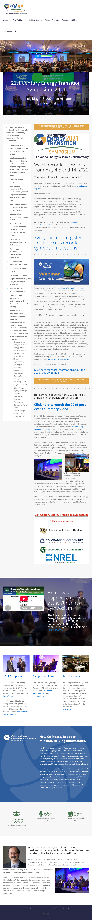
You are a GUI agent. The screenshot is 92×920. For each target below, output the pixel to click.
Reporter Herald (39, 693)
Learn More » (55, 630)
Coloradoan (47, 691)
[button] (15, 30)
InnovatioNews (39, 696)
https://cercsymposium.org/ (59, 359)
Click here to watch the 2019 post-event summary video (60, 406)
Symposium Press (44, 676)
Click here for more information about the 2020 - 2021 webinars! (59, 371)
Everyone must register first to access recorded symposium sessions (57, 242)
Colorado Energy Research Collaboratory (69, 288)
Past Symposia (71, 676)
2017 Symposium (13, 676)
